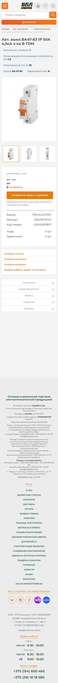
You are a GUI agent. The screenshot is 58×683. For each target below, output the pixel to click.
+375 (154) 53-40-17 (43, 455)
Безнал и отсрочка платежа (29, 556)
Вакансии (29, 579)
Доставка (29, 504)
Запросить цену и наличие (30, 195)
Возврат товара (29, 514)
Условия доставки (15, 259)
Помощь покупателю (29, 523)
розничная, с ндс (16, 173)
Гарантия (29, 518)
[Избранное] (45, 5)
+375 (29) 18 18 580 (29, 677)
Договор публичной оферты (29, 537)
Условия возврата (15, 264)
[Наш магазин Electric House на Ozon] (46, 600)
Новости (29, 570)
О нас (29, 490)
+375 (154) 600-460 (29, 462)
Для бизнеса (29, 541)
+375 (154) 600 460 (29, 671)
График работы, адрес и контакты (24, 269)
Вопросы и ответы (29, 528)
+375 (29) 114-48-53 (44, 434)
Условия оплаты (14, 253)
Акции (29, 574)
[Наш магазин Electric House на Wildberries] (37, 600)
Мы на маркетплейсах (29, 584)
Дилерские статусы (29, 495)
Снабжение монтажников (29, 551)
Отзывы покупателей (29, 532)
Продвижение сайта (29, 630)
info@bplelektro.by (29, 436)
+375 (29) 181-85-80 (41, 463)
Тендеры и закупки (29, 560)
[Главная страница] (26, 6)
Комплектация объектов (29, 546)
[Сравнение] (37, 5)
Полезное (29, 565)
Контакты (29, 500)
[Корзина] (53, 5)
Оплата (29, 509)
